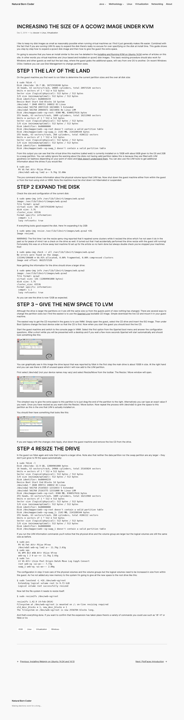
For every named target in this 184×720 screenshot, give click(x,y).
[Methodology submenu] (123, 4)
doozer (36, 33)
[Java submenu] (105, 4)
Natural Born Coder (23, 4)
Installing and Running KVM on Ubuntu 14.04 (120, 54)
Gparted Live (83, 313)
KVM (21, 629)
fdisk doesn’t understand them (92, 159)
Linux (44, 33)
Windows (55, 629)
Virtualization (52, 33)
